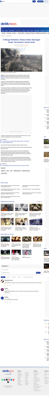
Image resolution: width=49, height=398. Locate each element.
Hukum (23, 30)
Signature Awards (37, 378)
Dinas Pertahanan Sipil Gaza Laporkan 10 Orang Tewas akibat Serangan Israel (10, 190)
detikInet (19, 377)
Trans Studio (36, 381)
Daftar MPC (40, 1)
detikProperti (20, 384)
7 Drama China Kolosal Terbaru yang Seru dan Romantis (16, 245)
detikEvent (35, 377)
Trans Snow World (37, 380)
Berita (6, 30)
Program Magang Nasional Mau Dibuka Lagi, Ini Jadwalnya (16, 258)
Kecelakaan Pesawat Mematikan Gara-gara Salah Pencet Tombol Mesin (34, 228)
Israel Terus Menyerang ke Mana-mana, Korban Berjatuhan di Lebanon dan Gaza (10, 193)
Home (2, 30)
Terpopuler (9, 33)
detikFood (26, 374)
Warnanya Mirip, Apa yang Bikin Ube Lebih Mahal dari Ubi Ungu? (37, 245)
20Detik (26, 380)
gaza (11, 170)
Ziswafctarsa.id (36, 384)
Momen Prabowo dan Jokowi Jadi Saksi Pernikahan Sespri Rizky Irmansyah (35, 214)
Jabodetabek (11, 30)
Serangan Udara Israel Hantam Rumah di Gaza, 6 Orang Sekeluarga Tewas (10, 186)
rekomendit (36, 389)
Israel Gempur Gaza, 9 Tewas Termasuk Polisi (31, 189)
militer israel (4, 173)
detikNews (3, 35)
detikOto (19, 383)
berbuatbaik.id (36, 372)
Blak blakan (36, 30)
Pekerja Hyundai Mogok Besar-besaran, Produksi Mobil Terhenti (21, 214)
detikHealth (27, 375)
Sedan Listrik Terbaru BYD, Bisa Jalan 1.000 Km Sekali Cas (5, 245)
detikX (28, 30)
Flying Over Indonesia (37, 386)
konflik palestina (17, 170)
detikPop (26, 384)
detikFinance (20, 375)
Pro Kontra (42, 30)
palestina (3, 170)
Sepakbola (19, 381)
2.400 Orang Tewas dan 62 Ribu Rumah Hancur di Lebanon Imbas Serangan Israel (15, 142)
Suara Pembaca (21, 33)
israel (8, 170)
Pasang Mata (36, 374)
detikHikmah (27, 383)
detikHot (19, 378)
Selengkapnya (39, 201)
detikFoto (26, 381)
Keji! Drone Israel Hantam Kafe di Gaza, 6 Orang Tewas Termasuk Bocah (10, 197)
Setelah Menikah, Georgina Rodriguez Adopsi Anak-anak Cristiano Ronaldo (21, 228)
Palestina (3, 78)
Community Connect (37, 390)
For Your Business (37, 387)
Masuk (46, 1)
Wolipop (26, 377)
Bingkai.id (35, 383)
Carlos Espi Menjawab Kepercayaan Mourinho (5, 258)
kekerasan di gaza (26, 170)
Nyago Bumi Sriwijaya (30, 33)
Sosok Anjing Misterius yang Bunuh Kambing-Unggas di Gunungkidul (6, 228)
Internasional (18, 30)
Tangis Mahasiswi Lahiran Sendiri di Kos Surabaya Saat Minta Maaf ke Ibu (7, 214)
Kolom (31, 30)
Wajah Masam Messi (26, 257)
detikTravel (27, 372)
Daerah (14, 33)
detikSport (19, 380)
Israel (2, 76)
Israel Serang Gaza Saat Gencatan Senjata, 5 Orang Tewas (31, 186)
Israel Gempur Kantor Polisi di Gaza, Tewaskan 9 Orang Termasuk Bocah (31, 193)
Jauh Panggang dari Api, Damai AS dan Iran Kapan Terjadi (15, 165)
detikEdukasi (20, 374)
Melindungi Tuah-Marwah (41, 33)
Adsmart (3, 33)
